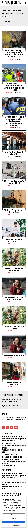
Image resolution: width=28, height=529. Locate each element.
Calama (10, 331)
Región (10, 127)
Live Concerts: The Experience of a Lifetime (14, 327)
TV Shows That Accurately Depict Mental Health (14, 298)
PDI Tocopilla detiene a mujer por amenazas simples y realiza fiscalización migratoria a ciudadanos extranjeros (14, 121)
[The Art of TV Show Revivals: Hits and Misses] (14, 200)
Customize (13, 514)
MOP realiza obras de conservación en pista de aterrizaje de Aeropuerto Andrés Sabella (14, 87)
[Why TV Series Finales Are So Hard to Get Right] (14, 171)
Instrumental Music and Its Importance (14, 383)
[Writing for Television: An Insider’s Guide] (14, 258)
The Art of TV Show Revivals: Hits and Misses (14, 211)
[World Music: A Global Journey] (14, 345)
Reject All (13, 518)
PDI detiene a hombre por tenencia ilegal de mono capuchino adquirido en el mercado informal (14, 53)
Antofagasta (10, 92)
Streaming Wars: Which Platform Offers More (14, 240)
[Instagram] (7, 427)
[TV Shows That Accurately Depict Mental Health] (14, 287)
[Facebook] (3, 427)
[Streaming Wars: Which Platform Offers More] (14, 229)
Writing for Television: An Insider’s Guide (14, 269)
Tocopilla (10, 156)
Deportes (10, 59)
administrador (17, 59)
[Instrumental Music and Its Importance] (14, 372)
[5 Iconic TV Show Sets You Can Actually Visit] (14, 142)
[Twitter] (11, 427)
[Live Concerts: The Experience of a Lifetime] (14, 316)
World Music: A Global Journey (14, 355)
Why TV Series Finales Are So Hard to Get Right (14, 182)
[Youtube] (16, 427)
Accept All (13, 522)
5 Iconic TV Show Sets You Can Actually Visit (14, 153)
